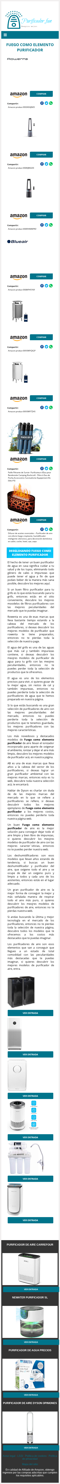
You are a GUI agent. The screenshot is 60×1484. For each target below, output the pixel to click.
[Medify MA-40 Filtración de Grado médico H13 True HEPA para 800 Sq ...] (30, 992)
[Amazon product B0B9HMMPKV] (30, 195)
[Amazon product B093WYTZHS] (30, 378)
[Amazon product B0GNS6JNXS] (30, 73)
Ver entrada (30, 1013)
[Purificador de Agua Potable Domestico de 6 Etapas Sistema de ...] (30, 1158)
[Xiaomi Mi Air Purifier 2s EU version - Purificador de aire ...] (30, 1034)
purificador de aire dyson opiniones (30, 1403)
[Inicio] (30, 27)
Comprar (41, 93)
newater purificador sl (30, 1297)
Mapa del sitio (30, 1464)
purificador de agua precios (30, 1350)
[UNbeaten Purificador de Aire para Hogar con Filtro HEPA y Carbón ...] (30, 1117)
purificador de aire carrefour (30, 1244)
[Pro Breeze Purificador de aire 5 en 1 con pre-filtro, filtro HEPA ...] (30, 1075)
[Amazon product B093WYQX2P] (30, 317)
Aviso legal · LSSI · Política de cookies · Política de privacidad (30, 1457)
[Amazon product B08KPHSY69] (30, 256)
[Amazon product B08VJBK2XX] (30, 134)
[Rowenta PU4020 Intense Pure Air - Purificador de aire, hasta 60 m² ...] (30, 1199)
